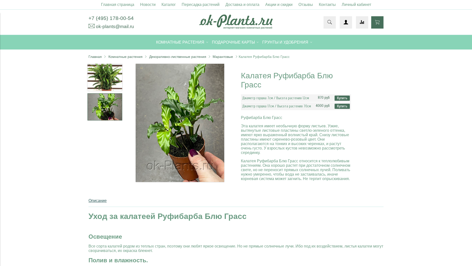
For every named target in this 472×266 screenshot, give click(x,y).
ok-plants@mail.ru (115, 26)
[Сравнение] (362, 22)
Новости (148, 4)
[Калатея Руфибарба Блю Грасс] (180, 123)
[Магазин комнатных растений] (236, 28)
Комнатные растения (125, 57)
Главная (95, 57)
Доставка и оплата (242, 4)
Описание (97, 201)
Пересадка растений (201, 4)
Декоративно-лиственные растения (177, 57)
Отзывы (305, 4)
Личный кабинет (356, 4)
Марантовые (223, 57)
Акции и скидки (279, 4)
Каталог (169, 4)
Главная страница (117, 4)
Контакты (327, 4)
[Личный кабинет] (346, 22)
